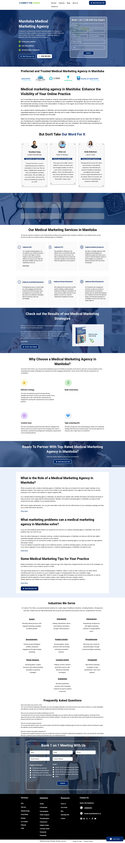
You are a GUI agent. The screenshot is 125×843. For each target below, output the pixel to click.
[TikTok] (92, 819)
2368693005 (88, 808)
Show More (26, 265)
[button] (53, 2)
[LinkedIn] (84, 819)
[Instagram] (87, 819)
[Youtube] (95, 819)
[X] (90, 819)
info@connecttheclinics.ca (92, 813)
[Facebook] (81, 819)
